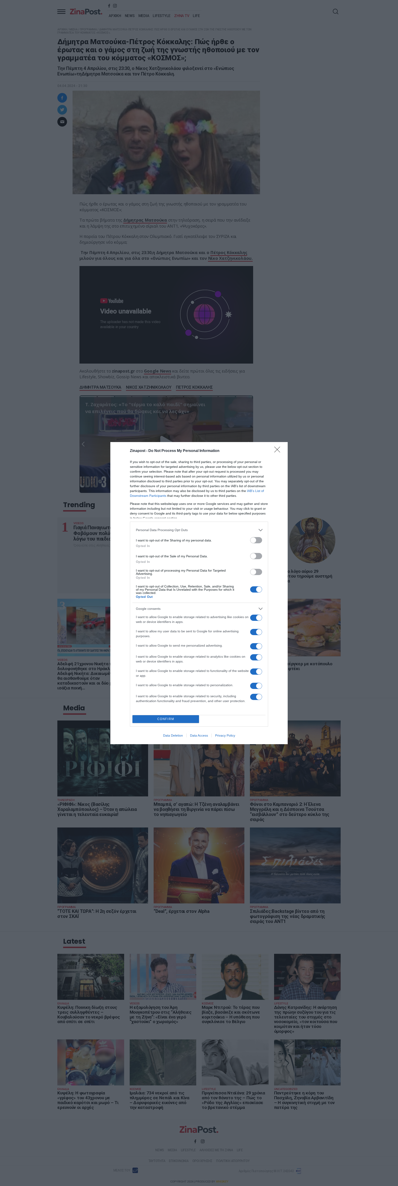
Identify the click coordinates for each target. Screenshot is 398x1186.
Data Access (199, 735)
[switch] (256, 540)
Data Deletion (173, 735)
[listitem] (199, 530)
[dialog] (199, 593)
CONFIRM (165, 719)
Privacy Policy (225, 735)
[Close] (278, 451)
